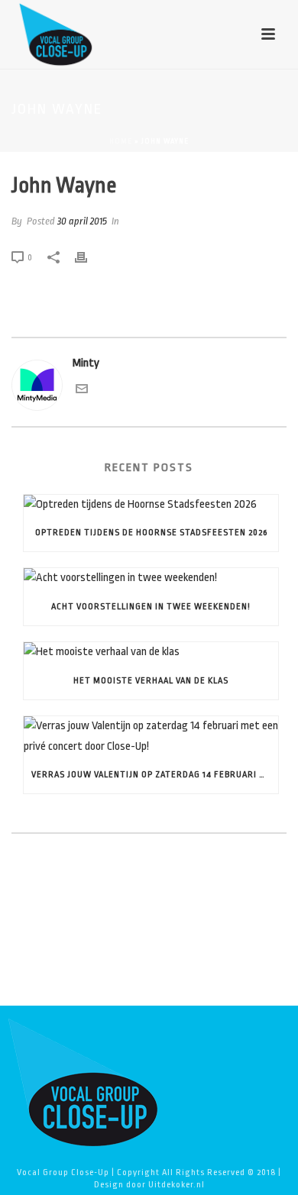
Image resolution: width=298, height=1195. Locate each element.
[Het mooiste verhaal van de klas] (151, 652)
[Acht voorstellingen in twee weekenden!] (151, 578)
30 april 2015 (82, 221)
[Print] (88, 257)
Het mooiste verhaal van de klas (150, 681)
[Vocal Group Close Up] (82, 1081)
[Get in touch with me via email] (82, 391)
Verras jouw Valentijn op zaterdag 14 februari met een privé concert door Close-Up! (154, 775)
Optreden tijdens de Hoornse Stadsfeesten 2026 (151, 533)
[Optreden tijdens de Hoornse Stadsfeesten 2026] (151, 505)
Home (120, 141)
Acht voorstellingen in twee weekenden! (151, 607)
